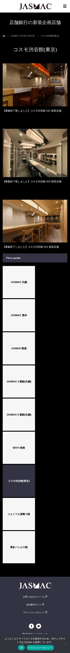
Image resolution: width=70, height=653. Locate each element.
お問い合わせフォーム (34, 597)
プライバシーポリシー (34, 612)
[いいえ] (65, 643)
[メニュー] (65, 6)
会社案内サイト (34, 604)
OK (21, 647)
